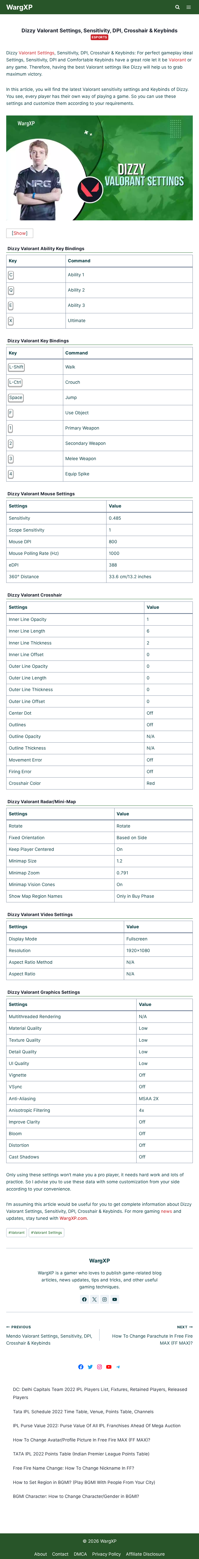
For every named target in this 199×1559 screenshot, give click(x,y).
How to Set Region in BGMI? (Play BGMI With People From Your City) (84, 1482)
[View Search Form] (177, 7)
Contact (60, 1554)
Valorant (177, 59)
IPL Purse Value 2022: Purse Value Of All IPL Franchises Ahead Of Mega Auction (97, 1425)
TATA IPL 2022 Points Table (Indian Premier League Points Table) (81, 1453)
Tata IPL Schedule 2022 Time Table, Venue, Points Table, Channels (83, 1411)
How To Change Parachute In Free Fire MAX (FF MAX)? (152, 1335)
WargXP (108, 1541)
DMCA (80, 1554)
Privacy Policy (106, 1554)
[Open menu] (189, 7)
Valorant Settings (36, 52)
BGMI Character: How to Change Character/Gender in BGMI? (76, 1496)
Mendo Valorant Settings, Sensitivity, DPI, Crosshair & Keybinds (49, 1335)
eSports (99, 37)
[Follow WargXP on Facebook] (84, 1299)
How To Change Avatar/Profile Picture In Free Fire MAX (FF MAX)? (81, 1439)
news (166, 1211)
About (40, 1554)
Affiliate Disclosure (145, 1554)
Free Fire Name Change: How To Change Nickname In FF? (73, 1468)
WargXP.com (73, 1218)
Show (19, 233)
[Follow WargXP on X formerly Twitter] (94, 1299)
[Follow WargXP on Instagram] (104, 1299)
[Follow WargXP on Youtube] (114, 1299)
